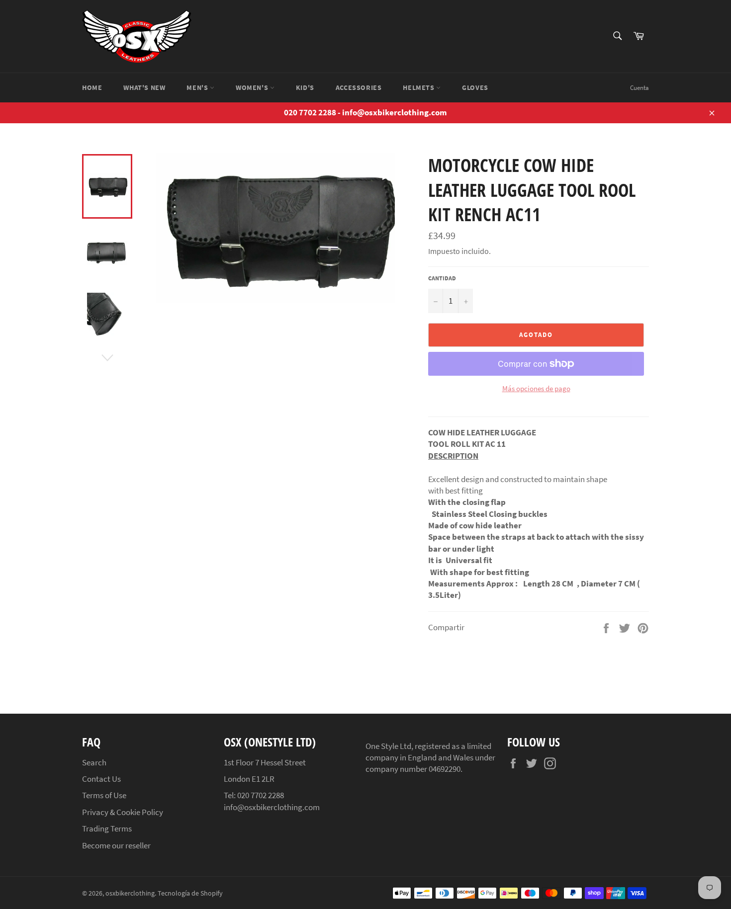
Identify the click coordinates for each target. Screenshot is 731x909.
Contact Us (101, 778)
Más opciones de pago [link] (536, 388)
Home (92, 87)
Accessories (359, 87)
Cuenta (639, 87)
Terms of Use (104, 795)
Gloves (475, 87)
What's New (144, 87)
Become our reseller (116, 845)
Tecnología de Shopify (190, 893)
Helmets (419, 87)
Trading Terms (107, 828)
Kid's (305, 87)
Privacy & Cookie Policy (122, 812)
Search (94, 762)
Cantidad (442, 278)
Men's (198, 87)
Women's (253, 87)
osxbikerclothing (130, 893)
